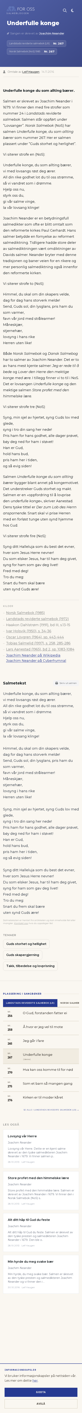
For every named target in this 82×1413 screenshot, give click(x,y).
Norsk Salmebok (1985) (25, 613)
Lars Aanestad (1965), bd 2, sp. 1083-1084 (40, 649)
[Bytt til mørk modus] (72, 10)
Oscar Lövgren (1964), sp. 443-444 (35, 637)
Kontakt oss (21, 923)
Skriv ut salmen (68, 683)
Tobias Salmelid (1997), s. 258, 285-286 (38, 643)
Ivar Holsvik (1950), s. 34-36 (28, 631)
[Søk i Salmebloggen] (64, 10)
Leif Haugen (30, 72)
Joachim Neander (51, 33)
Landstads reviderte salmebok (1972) (37, 619)
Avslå (41, 1403)
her (35, 1380)
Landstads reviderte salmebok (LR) (30, 1003)
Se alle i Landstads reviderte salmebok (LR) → (51, 1110)
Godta (41, 1392)
